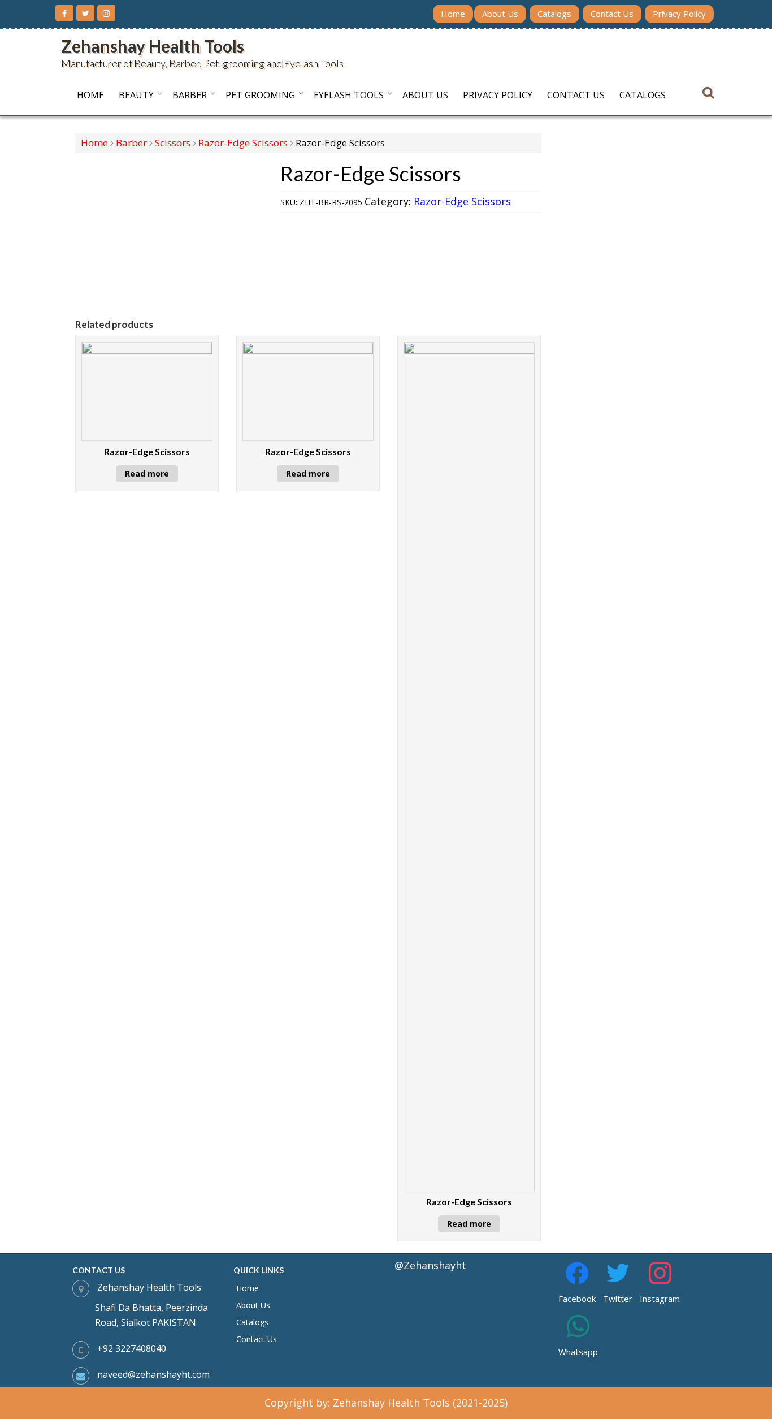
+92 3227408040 (131, 1348)
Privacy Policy (679, 13)
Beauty (136, 95)
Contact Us (612, 13)
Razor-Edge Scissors (243, 142)
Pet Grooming (260, 95)
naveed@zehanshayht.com (153, 1374)
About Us (500, 13)
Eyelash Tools (349, 95)
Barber (189, 95)
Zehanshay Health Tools (152, 46)
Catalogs (554, 13)
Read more (147, 473)
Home (453, 13)
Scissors (172, 142)
